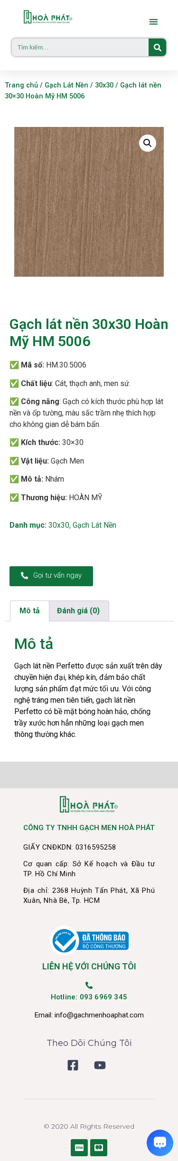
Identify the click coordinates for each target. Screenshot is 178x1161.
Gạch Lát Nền (66, 85)
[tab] (29, 610)
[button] (154, 22)
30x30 (104, 85)
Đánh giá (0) (78, 610)
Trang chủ (21, 85)
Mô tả (29, 610)
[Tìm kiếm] (157, 47)
